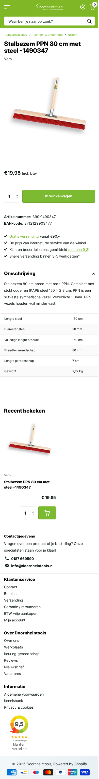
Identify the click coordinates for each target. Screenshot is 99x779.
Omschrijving (20, 273)
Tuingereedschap (15, 34)
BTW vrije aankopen (20, 613)
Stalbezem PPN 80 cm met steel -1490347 (27, 484)
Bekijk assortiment (7, 7)
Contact (10, 587)
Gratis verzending (24, 236)
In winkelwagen (58, 196)
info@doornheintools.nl (32, 566)
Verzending (13, 600)
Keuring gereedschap (22, 654)
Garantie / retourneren (22, 607)
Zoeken (89, 21)
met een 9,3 (78, 249)
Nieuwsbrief (14, 667)
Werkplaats (13, 647)
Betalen (10, 593)
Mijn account (14, 620)
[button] (18, 191)
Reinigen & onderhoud (48, 34)
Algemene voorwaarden (24, 694)
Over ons (11, 640)
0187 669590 (22, 558)
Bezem (72, 34)
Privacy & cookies (19, 707)
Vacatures (12, 673)
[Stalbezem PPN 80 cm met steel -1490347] (30, 443)
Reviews (11, 660)
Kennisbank (13, 700)
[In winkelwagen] (47, 512)
